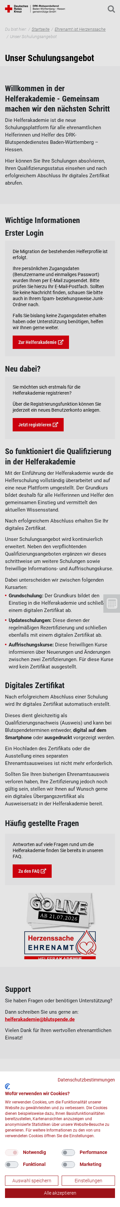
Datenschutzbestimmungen (86, 1079)
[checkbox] (11, 1152)
